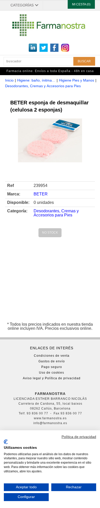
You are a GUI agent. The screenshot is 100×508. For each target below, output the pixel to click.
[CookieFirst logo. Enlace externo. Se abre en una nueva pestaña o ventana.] (6, 442)
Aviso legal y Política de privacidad (52, 378)
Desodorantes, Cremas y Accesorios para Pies (43, 86)
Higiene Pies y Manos (76, 80)
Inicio (9, 80)
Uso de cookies (51, 372)
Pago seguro (51, 367)
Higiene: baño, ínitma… (36, 80)
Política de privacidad (79, 437)
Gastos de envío (51, 361)
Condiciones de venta (51, 355)
